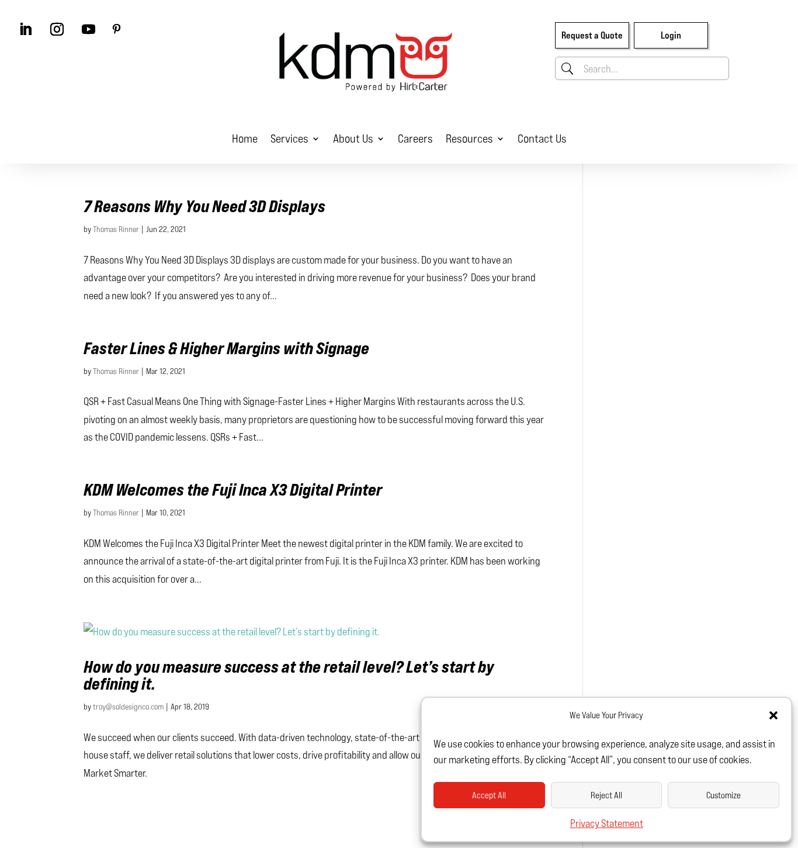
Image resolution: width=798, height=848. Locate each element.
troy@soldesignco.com (128, 706)
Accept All (489, 795)
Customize (723, 795)
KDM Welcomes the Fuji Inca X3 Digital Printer (233, 489)
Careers (415, 138)
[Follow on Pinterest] (116, 29)
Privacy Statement (606, 822)
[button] (773, 715)
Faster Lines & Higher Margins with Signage (226, 348)
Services (289, 138)
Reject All (606, 795)
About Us (353, 138)
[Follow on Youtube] (88, 29)
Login (671, 35)
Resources (469, 138)
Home (245, 138)
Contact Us (542, 138)
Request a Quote (592, 35)
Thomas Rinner (116, 229)
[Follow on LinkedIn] (25, 29)
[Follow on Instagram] (56, 29)
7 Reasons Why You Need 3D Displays (204, 206)
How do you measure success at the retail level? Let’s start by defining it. (289, 675)
